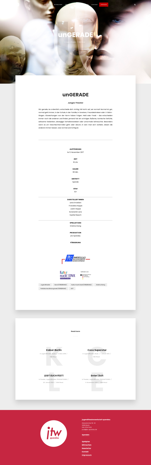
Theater (43, 379)
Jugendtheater (71, 42)
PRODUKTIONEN (62, 379)
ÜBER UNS (68, 4)
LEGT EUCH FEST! (54, 375)
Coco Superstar (97, 350)
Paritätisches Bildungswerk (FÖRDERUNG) (53, 288)
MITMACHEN (58, 4)
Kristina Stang (100, 285)
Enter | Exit (97, 375)
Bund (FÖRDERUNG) (61, 285)
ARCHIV (77, 4)
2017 (72, 288)
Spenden (104, 4)
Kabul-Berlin (54, 350)
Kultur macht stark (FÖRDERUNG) (81, 285)
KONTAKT (95, 4)
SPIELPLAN (47, 4)
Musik (54, 354)
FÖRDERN (85, 4)
